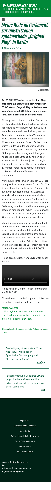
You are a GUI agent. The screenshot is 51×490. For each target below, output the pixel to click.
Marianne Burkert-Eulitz (20, 5)
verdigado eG (18, 471)
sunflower (22, 468)
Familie (12, 329)
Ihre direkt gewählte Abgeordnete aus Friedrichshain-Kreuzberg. (25, 10)
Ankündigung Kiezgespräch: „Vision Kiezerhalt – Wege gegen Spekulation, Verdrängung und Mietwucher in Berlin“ (25, 355)
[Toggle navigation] (3, 19)
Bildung (5, 329)
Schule (4, 332)
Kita (30, 329)
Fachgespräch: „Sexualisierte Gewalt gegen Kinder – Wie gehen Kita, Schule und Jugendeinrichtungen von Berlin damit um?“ (25, 383)
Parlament (37, 329)
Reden (44, 329)
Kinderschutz (22, 329)
